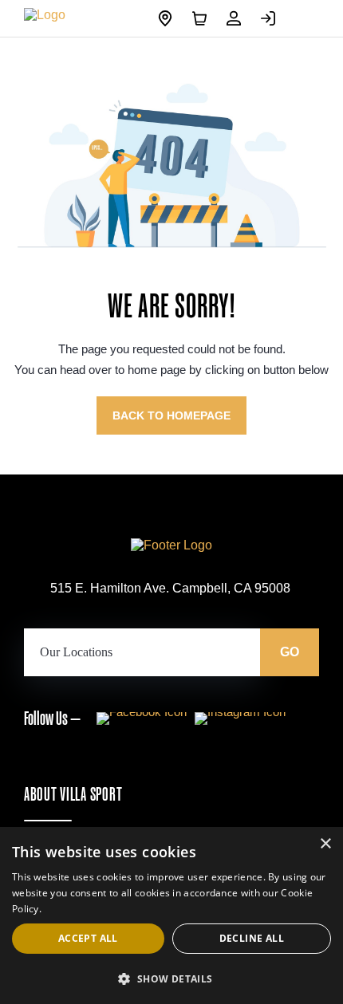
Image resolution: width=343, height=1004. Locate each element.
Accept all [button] (88, 938)
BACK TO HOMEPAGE (171, 415)
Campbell (169, 18)
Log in (272, 18)
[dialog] (171, 915)
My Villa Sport (238, 18)
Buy (203, 18)
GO (289, 652)
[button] (171, 978)
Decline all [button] (251, 938)
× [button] (325, 844)
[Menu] (307, 18)
